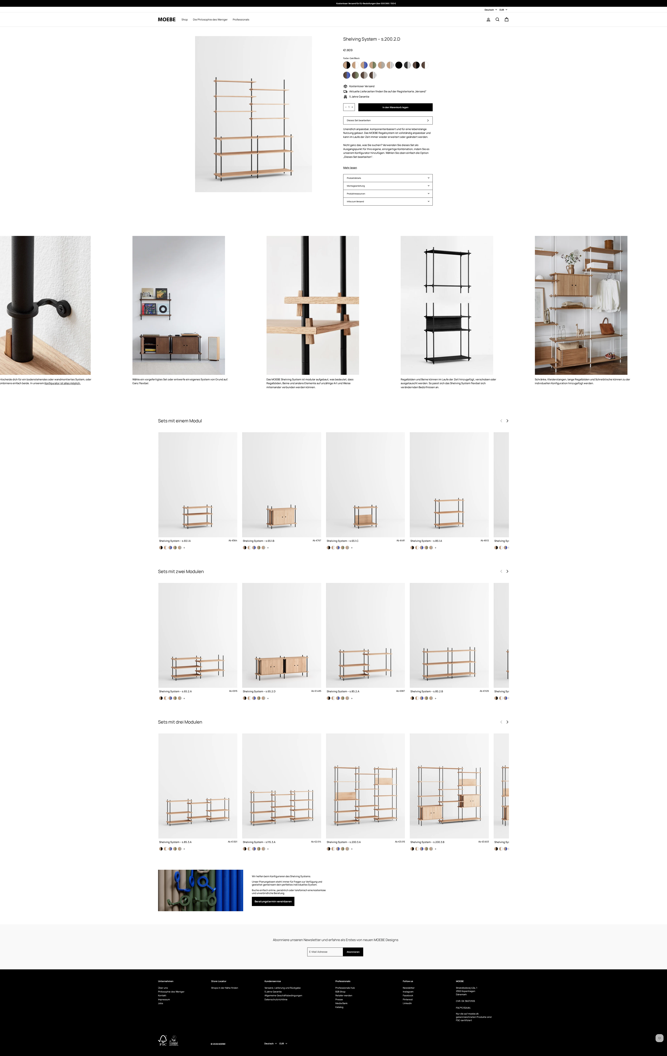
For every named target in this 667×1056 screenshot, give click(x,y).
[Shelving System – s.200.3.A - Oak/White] (333, 848)
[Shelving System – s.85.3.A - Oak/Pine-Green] (175, 848)
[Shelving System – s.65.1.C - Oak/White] (333, 547)
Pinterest (408, 999)
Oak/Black (346, 65)
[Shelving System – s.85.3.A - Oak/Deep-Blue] (170, 848)
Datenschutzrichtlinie (276, 999)
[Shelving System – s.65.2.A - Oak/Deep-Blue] (170, 698)
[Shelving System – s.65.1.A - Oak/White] (165, 547)
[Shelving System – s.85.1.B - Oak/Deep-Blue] (505, 547)
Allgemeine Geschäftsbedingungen (283, 995)
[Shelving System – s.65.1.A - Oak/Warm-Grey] (179, 547)
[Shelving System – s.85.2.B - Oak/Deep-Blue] (421, 698)
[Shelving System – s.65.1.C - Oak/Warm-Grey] (347, 547)
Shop (185, 19)
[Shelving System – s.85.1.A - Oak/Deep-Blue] (421, 547)
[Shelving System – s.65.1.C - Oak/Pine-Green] (342, 547)
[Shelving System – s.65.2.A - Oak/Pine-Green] (175, 698)
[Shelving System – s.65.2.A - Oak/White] (165, 698)
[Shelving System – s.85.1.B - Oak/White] (501, 547)
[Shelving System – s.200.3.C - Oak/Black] (496, 848)
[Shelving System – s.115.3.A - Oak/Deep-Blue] (254, 848)
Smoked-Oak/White (424, 65)
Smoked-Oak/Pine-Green (355, 75)
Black (398, 65)
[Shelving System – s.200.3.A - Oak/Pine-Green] (342, 848)
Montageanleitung (356, 185)
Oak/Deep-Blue (364, 65)
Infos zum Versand (355, 201)
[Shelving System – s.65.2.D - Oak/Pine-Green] (258, 698)
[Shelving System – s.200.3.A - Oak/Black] (328, 848)
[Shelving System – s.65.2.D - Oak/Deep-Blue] (254, 698)
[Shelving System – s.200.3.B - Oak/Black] (412, 848)
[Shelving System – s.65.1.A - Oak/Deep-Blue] (170, 547)
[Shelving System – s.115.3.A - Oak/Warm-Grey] (263, 848)
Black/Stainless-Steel (407, 65)
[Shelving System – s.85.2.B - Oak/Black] (412, 698)
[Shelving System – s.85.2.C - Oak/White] (501, 698)
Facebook (408, 995)
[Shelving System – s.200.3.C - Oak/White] (501, 848)
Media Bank (341, 1003)
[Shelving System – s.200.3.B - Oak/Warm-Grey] (431, 848)
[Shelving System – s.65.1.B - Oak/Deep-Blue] (254, 547)
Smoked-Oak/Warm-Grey (364, 75)
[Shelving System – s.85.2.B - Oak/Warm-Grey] (431, 698)
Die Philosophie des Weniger (210, 19)
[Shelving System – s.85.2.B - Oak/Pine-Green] (426, 698)
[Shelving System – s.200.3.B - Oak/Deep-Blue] (421, 848)
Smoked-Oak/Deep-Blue (346, 75)
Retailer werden (343, 995)
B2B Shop (340, 991)
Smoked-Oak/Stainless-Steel (372, 75)
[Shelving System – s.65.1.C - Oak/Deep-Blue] (338, 547)
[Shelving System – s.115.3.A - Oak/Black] (244, 848)
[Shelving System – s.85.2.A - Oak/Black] (328, 698)
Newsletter (409, 987)
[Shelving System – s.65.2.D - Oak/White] (249, 698)
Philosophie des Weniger (171, 991)
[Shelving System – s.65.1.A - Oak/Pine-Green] (175, 547)
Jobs (160, 1003)
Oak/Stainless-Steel (390, 65)
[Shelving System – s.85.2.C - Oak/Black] (496, 698)
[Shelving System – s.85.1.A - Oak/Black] (412, 547)
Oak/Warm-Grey (381, 65)
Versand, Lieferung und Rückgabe (283, 987)
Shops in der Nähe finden (224, 987)
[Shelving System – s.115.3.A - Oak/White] (249, 848)
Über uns (163, 987)
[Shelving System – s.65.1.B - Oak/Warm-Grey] (263, 547)
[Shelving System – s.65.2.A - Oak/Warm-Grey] (179, 698)
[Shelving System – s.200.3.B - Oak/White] (417, 848)
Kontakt (162, 995)
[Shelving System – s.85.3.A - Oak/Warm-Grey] (179, 848)
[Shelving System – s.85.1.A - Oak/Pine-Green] (426, 547)
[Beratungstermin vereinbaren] (289, 890)
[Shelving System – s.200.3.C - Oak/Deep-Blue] (505, 848)
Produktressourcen (356, 193)
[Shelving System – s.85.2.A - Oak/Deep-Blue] (338, 698)
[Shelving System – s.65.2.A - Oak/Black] (161, 698)
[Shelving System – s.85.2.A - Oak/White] (333, 698)
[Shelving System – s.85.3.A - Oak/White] (165, 848)
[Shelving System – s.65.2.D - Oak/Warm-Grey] (263, 698)
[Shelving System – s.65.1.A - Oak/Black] (161, 547)
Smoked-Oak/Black (416, 65)
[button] (507, 421)
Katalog (339, 1007)
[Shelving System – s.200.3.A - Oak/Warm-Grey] (347, 848)
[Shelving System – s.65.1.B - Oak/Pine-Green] (258, 547)
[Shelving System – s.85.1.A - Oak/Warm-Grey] (431, 547)
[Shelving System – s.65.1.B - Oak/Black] (244, 547)
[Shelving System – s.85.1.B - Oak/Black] (496, 547)
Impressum (164, 999)
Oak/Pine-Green (372, 65)
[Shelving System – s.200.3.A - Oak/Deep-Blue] (338, 848)
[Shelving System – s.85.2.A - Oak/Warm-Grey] (347, 698)
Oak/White (355, 65)
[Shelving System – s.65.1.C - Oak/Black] (328, 547)
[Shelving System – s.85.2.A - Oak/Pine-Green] (342, 698)
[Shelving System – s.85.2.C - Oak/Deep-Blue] (505, 698)
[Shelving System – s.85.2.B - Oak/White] (417, 698)
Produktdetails (354, 178)
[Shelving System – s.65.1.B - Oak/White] (249, 547)
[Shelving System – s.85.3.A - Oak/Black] (161, 848)
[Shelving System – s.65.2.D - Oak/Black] (244, 698)
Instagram (408, 991)
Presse (339, 999)
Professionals (241, 19)
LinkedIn (407, 1003)
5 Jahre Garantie (273, 991)
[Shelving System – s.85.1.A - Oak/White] (417, 547)
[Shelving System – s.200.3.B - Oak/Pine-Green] (426, 848)
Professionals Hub (345, 987)
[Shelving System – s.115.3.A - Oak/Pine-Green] (258, 848)
